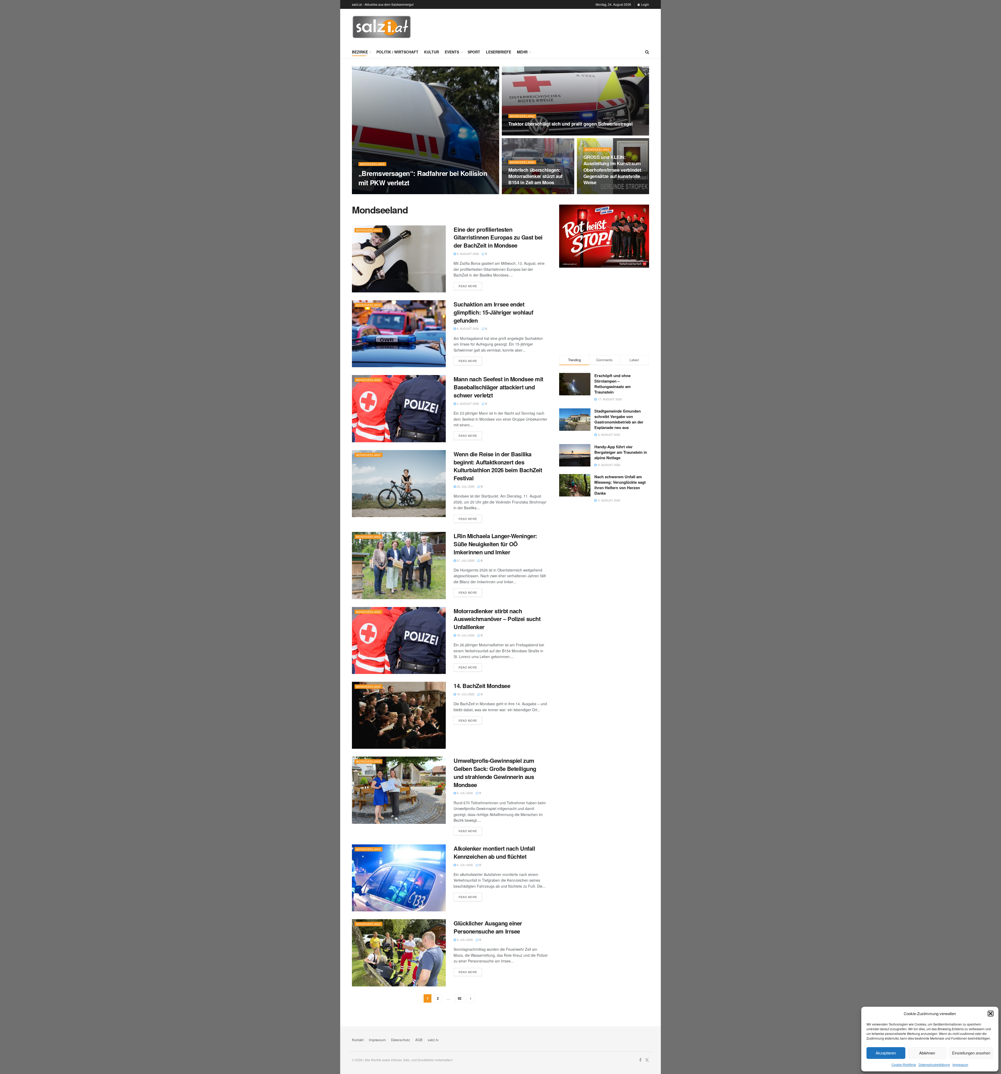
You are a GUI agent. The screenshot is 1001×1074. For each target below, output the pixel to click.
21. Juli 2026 (465, 560)
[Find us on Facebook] (640, 1060)
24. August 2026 (373, 193)
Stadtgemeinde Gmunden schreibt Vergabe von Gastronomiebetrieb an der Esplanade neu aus (618, 419)
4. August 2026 (467, 328)
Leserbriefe (498, 51)
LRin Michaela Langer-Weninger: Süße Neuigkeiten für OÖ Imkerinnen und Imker (495, 544)
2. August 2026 (467, 403)
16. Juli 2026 (465, 694)
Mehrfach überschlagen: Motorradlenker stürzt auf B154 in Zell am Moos (535, 176)
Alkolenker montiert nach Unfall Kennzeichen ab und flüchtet (494, 852)
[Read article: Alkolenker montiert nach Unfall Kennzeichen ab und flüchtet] (399, 877)
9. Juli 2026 (464, 793)
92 (459, 998)
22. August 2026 (523, 134)
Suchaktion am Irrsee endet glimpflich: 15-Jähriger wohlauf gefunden (493, 312)
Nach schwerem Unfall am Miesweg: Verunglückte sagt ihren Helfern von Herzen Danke (620, 485)
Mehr (522, 51)
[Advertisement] (554, 26)
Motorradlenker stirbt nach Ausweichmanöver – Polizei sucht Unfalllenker (497, 619)
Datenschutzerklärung (934, 1064)
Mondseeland (372, 164)
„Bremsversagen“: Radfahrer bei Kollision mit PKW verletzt (422, 177)
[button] (990, 1013)
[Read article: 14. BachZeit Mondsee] (399, 715)
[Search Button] (647, 51)
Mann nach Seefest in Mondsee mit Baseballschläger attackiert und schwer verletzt (498, 387)
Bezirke (360, 51)
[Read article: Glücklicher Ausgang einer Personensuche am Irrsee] (399, 952)
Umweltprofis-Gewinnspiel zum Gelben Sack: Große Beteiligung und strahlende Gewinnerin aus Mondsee (495, 772)
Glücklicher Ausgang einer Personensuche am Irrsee (488, 927)
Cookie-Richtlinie (904, 1064)
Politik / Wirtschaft (397, 51)
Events (452, 51)
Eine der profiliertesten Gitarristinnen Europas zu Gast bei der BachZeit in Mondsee (498, 237)
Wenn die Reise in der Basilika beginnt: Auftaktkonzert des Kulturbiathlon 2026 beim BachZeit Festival (498, 466)
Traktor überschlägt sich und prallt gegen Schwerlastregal (570, 123)
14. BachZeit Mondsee (482, 686)
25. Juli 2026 (465, 486)
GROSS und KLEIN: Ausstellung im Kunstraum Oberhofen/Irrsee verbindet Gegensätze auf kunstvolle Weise (612, 170)
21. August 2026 (523, 193)
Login (644, 4)
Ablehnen (927, 1052)
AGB (419, 1039)
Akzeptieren (886, 1052)
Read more (470, 286)
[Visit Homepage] (381, 27)
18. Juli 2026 (465, 635)
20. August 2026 (598, 193)
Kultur (431, 51)
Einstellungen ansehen (971, 1052)
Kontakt (358, 1039)
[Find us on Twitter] (647, 1060)
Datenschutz (400, 1039)
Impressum (960, 1064)
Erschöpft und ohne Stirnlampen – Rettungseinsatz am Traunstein (612, 384)
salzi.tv (433, 1039)
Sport (474, 51)
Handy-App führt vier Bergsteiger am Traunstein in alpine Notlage (620, 452)
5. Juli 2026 (464, 865)
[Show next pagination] (470, 998)
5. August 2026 (467, 253)
